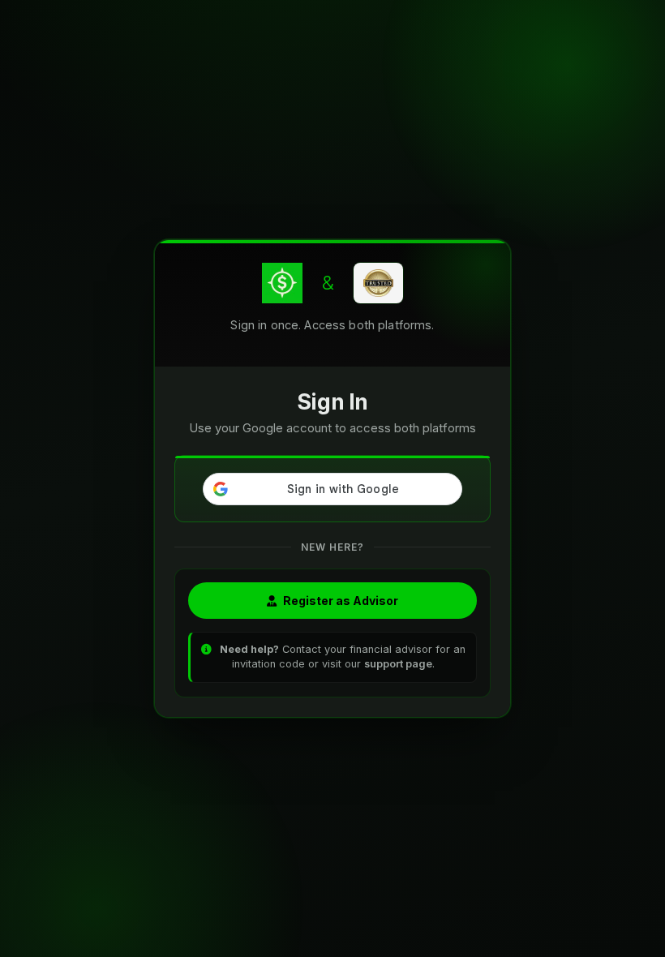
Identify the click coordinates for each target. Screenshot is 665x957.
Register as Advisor (340, 600)
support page (398, 664)
